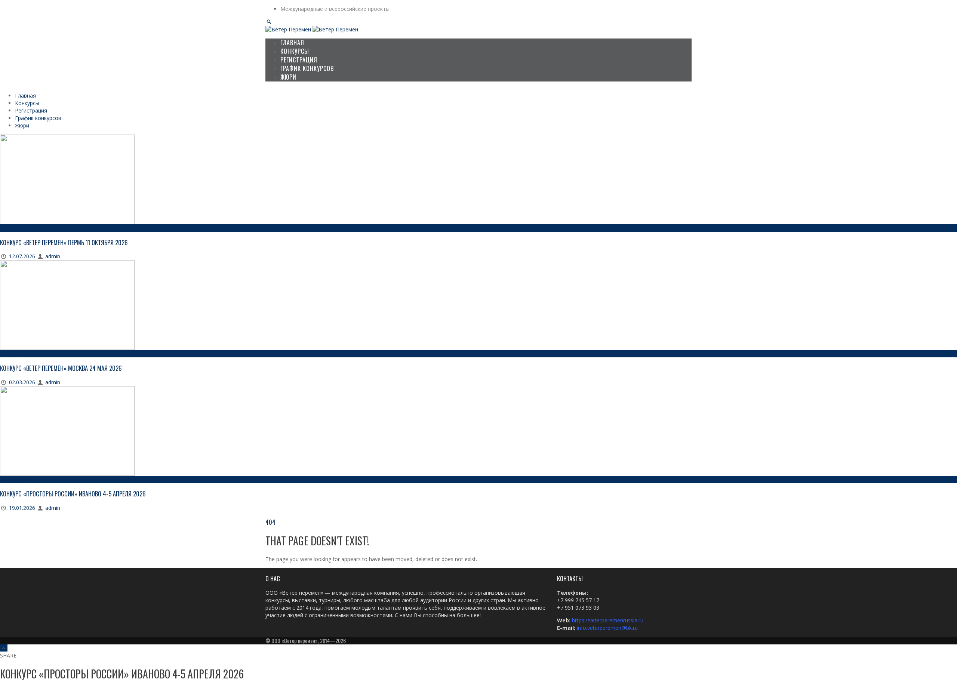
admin (52, 256)
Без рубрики (13, 479)
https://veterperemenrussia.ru (608, 620)
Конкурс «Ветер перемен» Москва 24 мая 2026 (61, 368)
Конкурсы (11, 228)
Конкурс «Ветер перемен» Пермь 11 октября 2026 (64, 242)
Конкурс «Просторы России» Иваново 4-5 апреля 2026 (73, 493)
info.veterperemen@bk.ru (607, 627)
